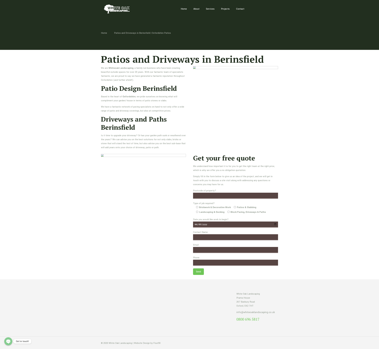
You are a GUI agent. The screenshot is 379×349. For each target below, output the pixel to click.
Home (104, 33)
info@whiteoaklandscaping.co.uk (255, 312)
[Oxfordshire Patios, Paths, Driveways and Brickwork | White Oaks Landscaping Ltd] (117, 9)
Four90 (156, 343)
